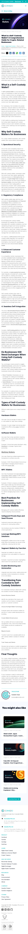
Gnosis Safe (10, 465)
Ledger (17, 427)
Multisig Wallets (8, 452)
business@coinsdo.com (17, 697)
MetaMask (4, 446)
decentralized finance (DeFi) (9, 114)
